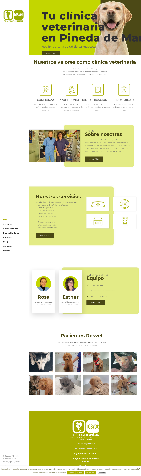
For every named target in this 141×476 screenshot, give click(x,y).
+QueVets (16, 461)
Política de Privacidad (11, 456)
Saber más (93, 159)
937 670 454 (80, 448)
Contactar (50, 53)
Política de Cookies (10, 459)
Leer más (102, 473)
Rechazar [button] (80, 473)
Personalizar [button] (90, 473)
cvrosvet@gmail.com (86, 443)
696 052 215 (92, 448)
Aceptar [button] (71, 473)
